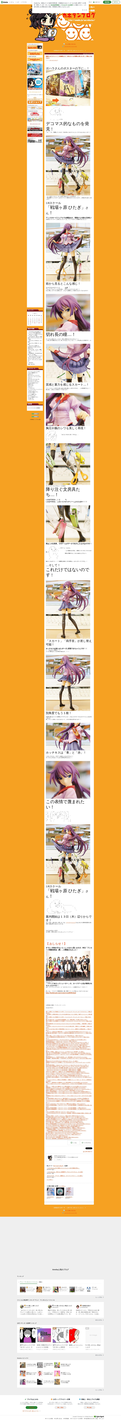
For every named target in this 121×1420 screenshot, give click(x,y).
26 (34, 322)
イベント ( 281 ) (31, 393)
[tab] (28, 1282)
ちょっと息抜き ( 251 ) (33, 397)
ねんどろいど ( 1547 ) (32, 380)
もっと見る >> (50, 1179)
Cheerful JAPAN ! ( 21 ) (33, 383)
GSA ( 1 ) (30, 378)
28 (39, 322)
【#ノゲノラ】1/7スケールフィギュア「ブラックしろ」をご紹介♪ (35, 359)
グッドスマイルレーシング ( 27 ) (35, 389)
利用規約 (67, 1418)
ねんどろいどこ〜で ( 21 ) (33, 375)
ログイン (116, 2)
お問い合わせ (59, 1418)
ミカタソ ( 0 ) (31, 399)
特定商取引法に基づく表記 (91, 1418)
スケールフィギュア (53, 60)
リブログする (87, 1142)
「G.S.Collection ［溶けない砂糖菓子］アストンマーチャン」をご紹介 (35, 338)
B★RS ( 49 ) (30, 384)
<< (33, 313)
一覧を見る (30, 362)
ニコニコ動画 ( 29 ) (32, 394)
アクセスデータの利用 (77, 1418)
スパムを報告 (50, 1418)
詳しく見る (60, 1407)
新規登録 (107, 2)
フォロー (59, 1159)
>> (36, 313)
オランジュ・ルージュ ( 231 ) (34, 376)
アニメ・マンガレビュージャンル (28, 1282)
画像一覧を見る (31, 364)
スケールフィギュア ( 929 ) (34, 371)
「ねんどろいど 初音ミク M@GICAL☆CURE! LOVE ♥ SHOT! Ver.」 (34, 347)
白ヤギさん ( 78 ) (31, 395)
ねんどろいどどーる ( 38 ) (33, 379)
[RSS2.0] (35, 417)
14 (39, 319)
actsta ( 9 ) (30, 386)
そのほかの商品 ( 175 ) (33, 391)
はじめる (31, 1407)
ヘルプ (102, 1418)
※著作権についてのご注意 (35, 419)
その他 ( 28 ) (30, 398)
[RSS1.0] (35, 414)
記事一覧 (69, 50)
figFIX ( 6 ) (30, 374)
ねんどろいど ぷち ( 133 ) (33, 381)
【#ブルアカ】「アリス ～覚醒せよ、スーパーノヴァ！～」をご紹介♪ (35, 351)
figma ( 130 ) (30, 385)
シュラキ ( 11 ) (31, 388)
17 (30, 321)
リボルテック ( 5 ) (32, 390)
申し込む (89, 1407)
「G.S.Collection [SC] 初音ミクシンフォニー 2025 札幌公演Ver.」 (63, 1168)
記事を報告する (88, 1151)
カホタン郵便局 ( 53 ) (32, 372)
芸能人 (40, 1282)
